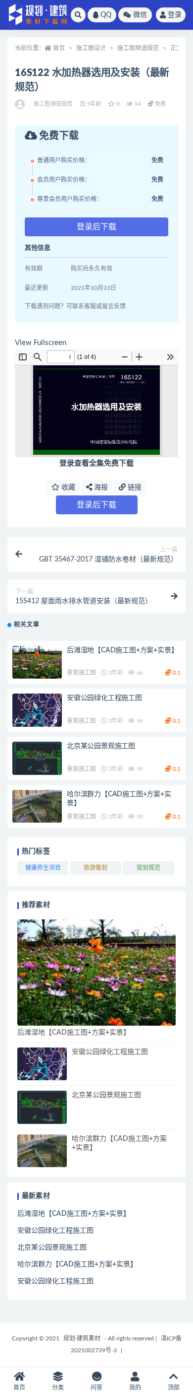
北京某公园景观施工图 (101, 746)
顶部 (174, 1388)
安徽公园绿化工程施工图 (104, 698)
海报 (100, 487)
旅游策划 (95, 868)
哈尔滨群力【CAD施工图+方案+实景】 (77, 1264)
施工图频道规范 (138, 48)
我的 (135, 1388)
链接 (134, 487)
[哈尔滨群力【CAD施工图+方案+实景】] (37, 806)
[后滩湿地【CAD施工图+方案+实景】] (37, 662)
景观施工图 (81, 673)
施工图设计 (91, 48)
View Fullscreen (40, 343)
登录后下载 (96, 227)
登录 (175, 14)
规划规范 (148, 868)
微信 (140, 14)
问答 (96, 1388)
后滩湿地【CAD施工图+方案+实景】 (122, 650)
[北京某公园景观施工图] (37, 758)
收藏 (67, 487)
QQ (105, 14)
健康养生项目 (43, 868)
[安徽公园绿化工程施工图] (37, 710)
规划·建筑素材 (81, 1338)
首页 (59, 48)
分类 (58, 1388)
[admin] (20, 104)
